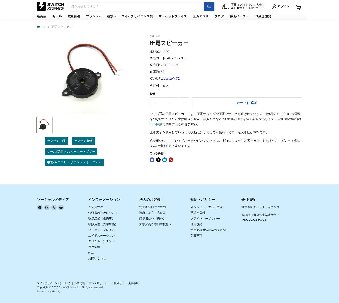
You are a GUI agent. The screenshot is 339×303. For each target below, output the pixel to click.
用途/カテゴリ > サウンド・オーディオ (74, 162)
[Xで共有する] (158, 159)
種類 (110, 16)
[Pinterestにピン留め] (171, 159)
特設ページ (238, 16)
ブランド (92, 16)
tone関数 (156, 124)
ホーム (41, 27)
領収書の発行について (103, 213)
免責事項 (196, 236)
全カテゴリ (201, 16)
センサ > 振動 (83, 141)
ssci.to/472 (172, 78)
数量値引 (74, 16)
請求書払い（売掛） (152, 218)
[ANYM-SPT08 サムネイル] (44, 125)
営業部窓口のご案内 (152, 207)
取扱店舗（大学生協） (103, 224)
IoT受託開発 (262, 16)
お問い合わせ (97, 258)
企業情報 (80, 283)
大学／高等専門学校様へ (155, 224)
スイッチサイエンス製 (137, 16)
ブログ (219, 16)
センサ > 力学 (56, 141)
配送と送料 (197, 213)
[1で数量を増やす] (184, 102)
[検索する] (209, 6)
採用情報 (94, 247)
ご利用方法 (95, 207)
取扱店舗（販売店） (101, 218)
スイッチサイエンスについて (53, 283)
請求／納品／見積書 (152, 213)
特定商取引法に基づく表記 (208, 230)
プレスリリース (98, 283)
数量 (152, 93)
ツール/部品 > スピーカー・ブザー (71, 152)
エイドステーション (101, 236)
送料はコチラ (256, 8)
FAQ (91, 253)
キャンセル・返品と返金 (206, 207)
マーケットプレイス (173, 16)
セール (57, 16)
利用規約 (196, 224)
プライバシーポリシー (205, 218)
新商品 (41, 16)
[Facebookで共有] (152, 159)
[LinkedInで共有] (164, 159)
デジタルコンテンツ (101, 241)
